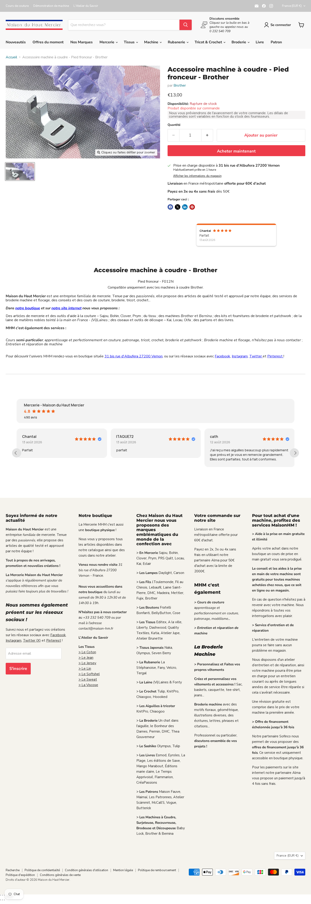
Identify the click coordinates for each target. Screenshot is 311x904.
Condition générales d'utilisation (86, 870)
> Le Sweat (88, 679)
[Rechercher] (185, 25)
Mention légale (123, 870)
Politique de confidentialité (42, 870)
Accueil (11, 57)
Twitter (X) (32, 640)
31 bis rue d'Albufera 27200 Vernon (134, 356)
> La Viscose (88, 685)
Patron (276, 42)
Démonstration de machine (51, 6)
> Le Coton (87, 652)
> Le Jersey (87, 663)
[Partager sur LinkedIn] (185, 207)
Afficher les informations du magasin (197, 176)
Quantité (174, 125)
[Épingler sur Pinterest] (192, 207)
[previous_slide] (16, 452)
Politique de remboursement (157, 870)
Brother (179, 85)
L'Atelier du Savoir (86, 6)
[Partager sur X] (177, 207)
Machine (151, 42)
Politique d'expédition (20, 875)
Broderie (239, 42)
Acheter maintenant (236, 151)
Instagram (240, 356)
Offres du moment (48, 42)
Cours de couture (17, 6)
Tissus (129, 42)
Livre (260, 42)
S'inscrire (18, 668)
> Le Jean (86, 657)
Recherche (13, 870)
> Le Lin (85, 668)
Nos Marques (81, 42)
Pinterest (275, 356)
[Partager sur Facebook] (170, 207)
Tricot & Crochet (209, 42)
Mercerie (107, 42)
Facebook (222, 356)
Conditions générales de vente (60, 875)
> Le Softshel (89, 674)
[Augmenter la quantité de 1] (207, 135)
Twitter (256, 356)
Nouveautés (16, 42)
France (292, 6)
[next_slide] (294, 452)
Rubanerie (177, 42)
